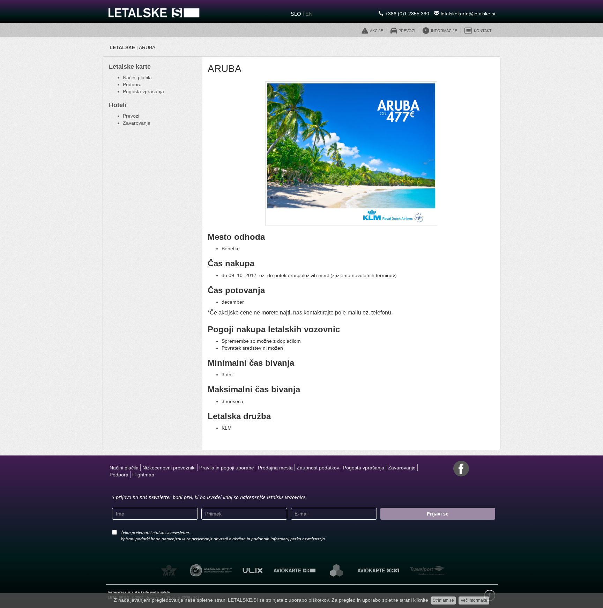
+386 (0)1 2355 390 (407, 13)
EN (309, 14)
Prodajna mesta (275, 467)
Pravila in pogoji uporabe (226, 467)
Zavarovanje (136, 123)
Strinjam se (443, 600)
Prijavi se (437, 513)
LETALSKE (122, 47)
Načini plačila (137, 77)
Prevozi (131, 116)
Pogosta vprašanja (143, 91)
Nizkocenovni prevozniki (168, 467)
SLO (296, 14)
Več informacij (474, 600)
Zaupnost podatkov (318, 467)
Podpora (132, 84)
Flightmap (143, 474)
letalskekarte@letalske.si (468, 13)
